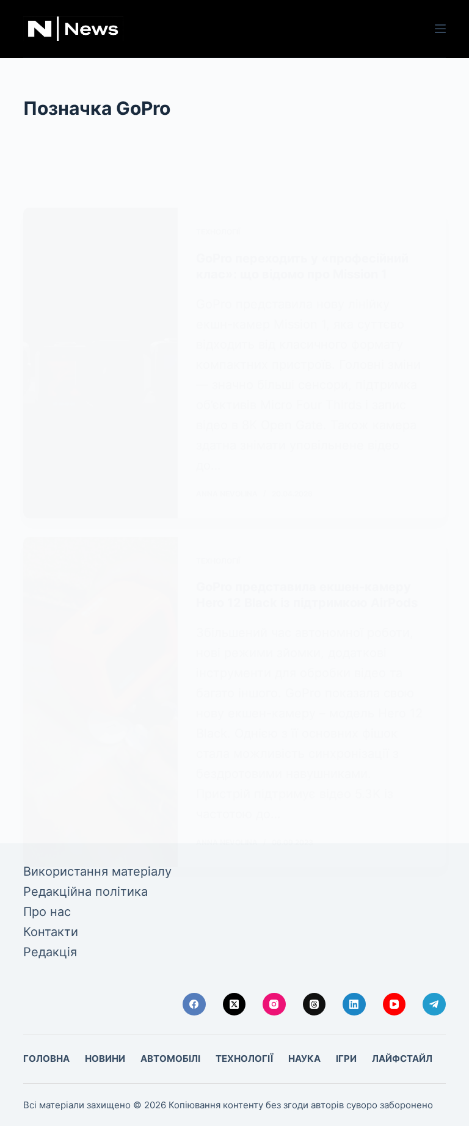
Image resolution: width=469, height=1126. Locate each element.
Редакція (50, 952)
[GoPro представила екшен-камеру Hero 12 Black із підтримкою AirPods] (100, 702)
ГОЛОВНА (46, 1058)
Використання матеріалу (97, 871)
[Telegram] (434, 1004)
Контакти (50, 931)
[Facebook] (194, 1004)
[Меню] (440, 28)
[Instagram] (274, 1004)
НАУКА (304, 1058)
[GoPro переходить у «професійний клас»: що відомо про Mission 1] (100, 363)
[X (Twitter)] (234, 1004)
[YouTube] (394, 1004)
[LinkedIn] (354, 1004)
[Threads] (314, 1004)
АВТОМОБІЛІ (170, 1058)
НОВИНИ (105, 1058)
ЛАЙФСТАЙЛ (402, 1058)
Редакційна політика (85, 891)
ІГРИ (346, 1058)
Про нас (47, 911)
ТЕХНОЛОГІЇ (218, 231)
